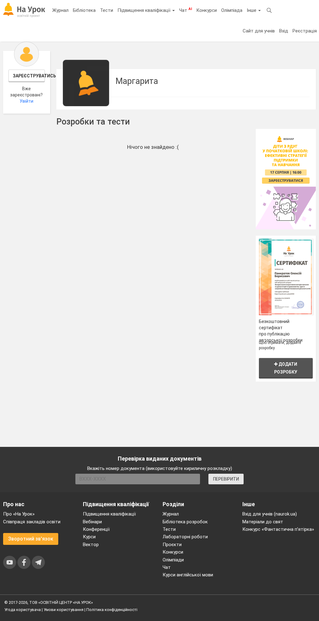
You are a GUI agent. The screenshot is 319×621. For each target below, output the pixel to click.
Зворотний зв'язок (30, 539)
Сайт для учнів (259, 31)
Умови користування (63, 609)
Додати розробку (285, 368)
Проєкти (172, 544)
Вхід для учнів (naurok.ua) (269, 514)
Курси (89, 537)
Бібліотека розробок (185, 522)
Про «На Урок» (19, 514)
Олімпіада (231, 10)
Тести (106, 10)
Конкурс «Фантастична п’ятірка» (278, 529)
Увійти (26, 101)
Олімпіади (173, 560)
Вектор (91, 544)
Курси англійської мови (188, 575)
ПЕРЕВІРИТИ (226, 479)
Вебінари (92, 522)
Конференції (96, 529)
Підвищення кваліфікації (144, 10)
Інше (252, 10)
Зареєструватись (29, 75)
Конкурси (206, 10)
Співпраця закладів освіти (31, 522)
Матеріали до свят (262, 522)
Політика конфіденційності (111, 609)
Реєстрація (305, 31)
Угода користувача (22, 609)
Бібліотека (84, 10)
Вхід (283, 31)
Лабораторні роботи (185, 537)
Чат (185, 10)
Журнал (60, 10)
